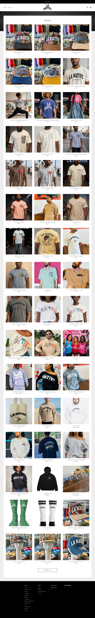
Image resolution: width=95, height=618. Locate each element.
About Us (40, 589)
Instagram (55, 587)
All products (46, 570)
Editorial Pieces (27, 602)
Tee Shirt (26, 591)
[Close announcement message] (90, 2)
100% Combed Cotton (29, 601)
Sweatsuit (26, 595)
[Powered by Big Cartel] (68, 585)
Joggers (26, 597)
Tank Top (26, 608)
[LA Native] (47, 7)
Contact (39, 593)
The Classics (26, 599)
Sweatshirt (26, 593)
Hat (25, 604)
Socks (25, 610)
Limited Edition (27, 606)
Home (25, 587)
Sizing (39, 587)
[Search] (87, 7)
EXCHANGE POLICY (42, 591)
